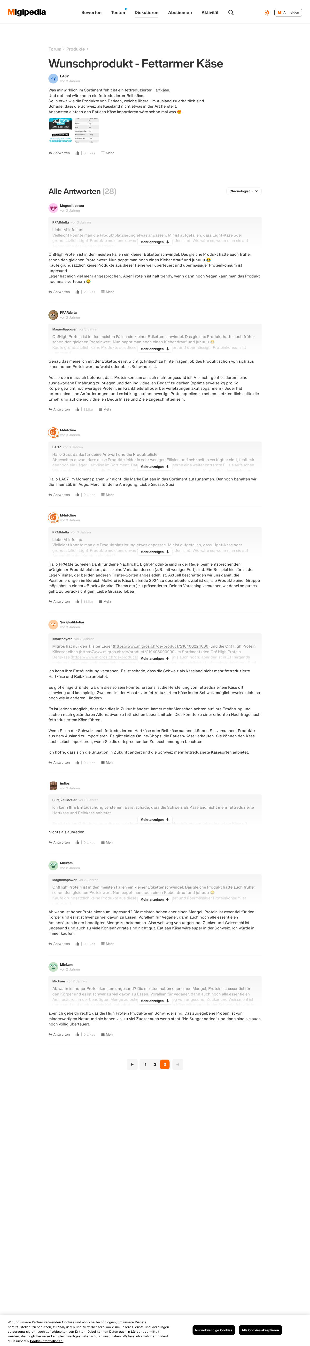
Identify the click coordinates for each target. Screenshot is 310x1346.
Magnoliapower (72, 205)
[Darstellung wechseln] (267, 12)
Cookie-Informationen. (46, 1341)
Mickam (66, 862)
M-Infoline (68, 430)
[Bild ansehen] (60, 130)
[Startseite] (27, 12)
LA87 (64, 76)
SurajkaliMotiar (72, 622)
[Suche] (231, 12)
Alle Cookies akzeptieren (260, 1330)
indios (65, 783)
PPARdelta (68, 312)
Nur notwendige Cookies (213, 1330)
